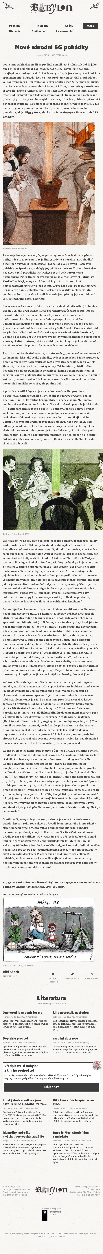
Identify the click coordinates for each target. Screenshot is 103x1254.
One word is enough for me (22, 1013)
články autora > (10, 976)
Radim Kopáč (82, 1108)
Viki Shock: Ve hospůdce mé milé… (73, 1102)
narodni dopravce (65, 1038)
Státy (69, 26)
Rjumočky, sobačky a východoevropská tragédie (23, 1134)
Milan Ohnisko (32, 1108)
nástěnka (7, 1042)
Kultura (42, 26)
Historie (14, 31)
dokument (57, 1017)
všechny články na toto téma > (51, 1003)
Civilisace (38, 31)
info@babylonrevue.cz (20, 1192)
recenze (40, 55)
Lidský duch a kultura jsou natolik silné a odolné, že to (25, 1102)
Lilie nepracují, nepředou (71, 1013)
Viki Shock (62, 55)
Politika (14, 26)
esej (5, 1140)
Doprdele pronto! (15, 1038)
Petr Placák (32, 1017)
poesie (56, 1042)
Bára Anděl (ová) (81, 1042)
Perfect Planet (58, 1236)
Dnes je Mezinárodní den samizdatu (71, 1134)
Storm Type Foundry (87, 1233)
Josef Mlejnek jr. (28, 1140)
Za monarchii (64, 31)
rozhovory (7, 1017)
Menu (90, 26)
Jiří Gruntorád (84, 1140)
